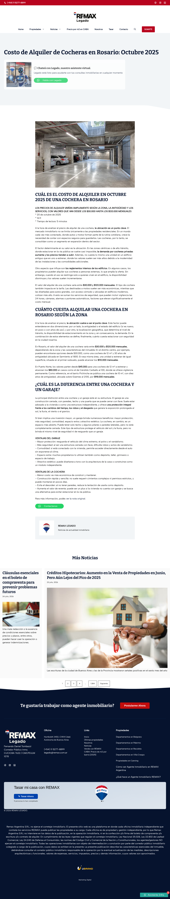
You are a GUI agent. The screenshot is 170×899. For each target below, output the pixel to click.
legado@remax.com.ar (55, 752)
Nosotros (99, 29)
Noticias (54, 29)
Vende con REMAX (92, 749)
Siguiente (104, 683)
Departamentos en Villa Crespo (130, 755)
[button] (135, 29)
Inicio (86, 737)
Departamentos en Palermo (128, 743)
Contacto (123, 29)
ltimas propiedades (94, 740)
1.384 (93, 683)
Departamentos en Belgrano (129, 737)
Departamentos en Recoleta (128, 749)
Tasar (111, 29)
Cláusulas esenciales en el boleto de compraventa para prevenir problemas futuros (20, 582)
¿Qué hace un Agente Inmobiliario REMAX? (138, 777)
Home (21, 29)
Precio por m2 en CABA (78, 29)
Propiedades (35, 29)
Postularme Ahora (134, 705)
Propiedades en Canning (127, 760)
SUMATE (148, 29)
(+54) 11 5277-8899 (16, 2)
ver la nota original (75, 498)
